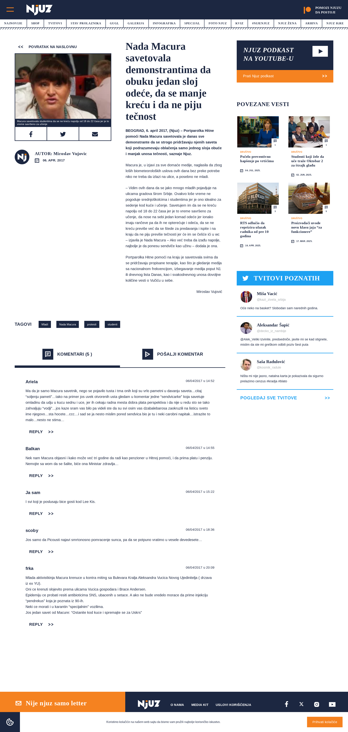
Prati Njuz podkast (258, 76)
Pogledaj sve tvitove (268, 398)
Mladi (45, 324)
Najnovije (13, 23)
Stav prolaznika (86, 23)
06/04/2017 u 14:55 (200, 448)
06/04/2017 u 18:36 (200, 529)
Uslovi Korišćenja (233, 705)
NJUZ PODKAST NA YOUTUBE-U (268, 54)
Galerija (136, 23)
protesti (91, 324)
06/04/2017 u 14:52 (200, 381)
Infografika (164, 23)
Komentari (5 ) (74, 354)
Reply (36, 431)
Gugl (114, 23)
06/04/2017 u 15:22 (200, 492)
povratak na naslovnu (52, 47)
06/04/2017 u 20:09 (200, 567)
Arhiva (311, 23)
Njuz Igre (335, 23)
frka (30, 568)
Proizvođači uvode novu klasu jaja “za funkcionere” (306, 227)
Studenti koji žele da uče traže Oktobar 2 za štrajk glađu (307, 161)
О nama (177, 705)
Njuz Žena (287, 23)
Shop (35, 23)
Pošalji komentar (180, 354)
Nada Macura (67, 324)
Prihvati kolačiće (324, 722)
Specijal (192, 23)
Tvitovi (55, 23)
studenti (112, 324)
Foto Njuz (218, 23)
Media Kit (199, 705)
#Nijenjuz (261, 23)
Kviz (239, 23)
